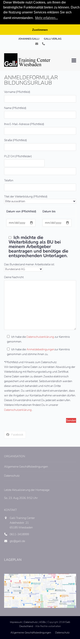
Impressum (16, 622)
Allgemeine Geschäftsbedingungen (26, 467)
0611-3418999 (19, 534)
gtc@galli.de (17, 541)
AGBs (42, 622)
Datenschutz (11, 476)
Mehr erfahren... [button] (46, 18)
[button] (74, 60)
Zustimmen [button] (40, 29)
